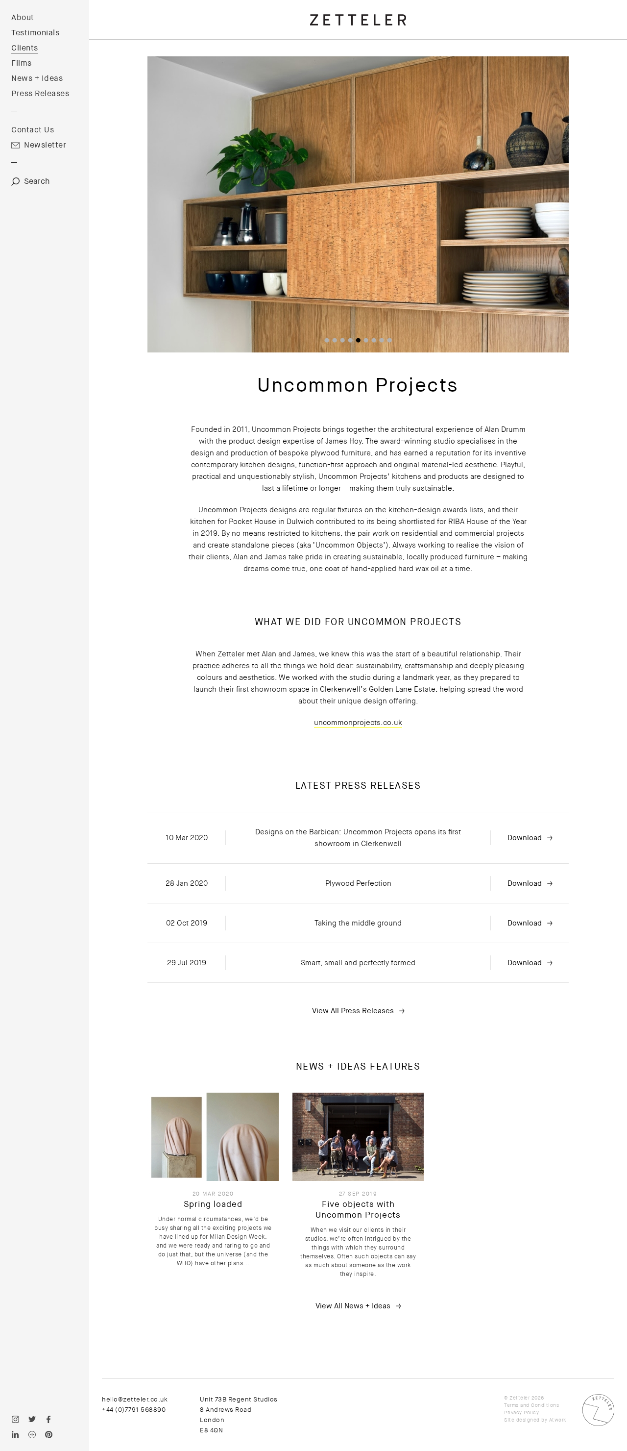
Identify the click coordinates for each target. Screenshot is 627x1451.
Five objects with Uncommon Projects (358, 1209)
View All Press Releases (353, 1011)
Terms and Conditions (531, 1405)
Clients (24, 48)
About (22, 18)
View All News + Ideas (352, 1306)
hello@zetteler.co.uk (135, 1399)
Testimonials (35, 33)
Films (21, 63)
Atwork (557, 1420)
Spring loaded (213, 1204)
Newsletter (45, 145)
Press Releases (40, 94)
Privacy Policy (521, 1412)
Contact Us (32, 130)
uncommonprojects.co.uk (358, 722)
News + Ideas (37, 78)
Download (524, 838)
